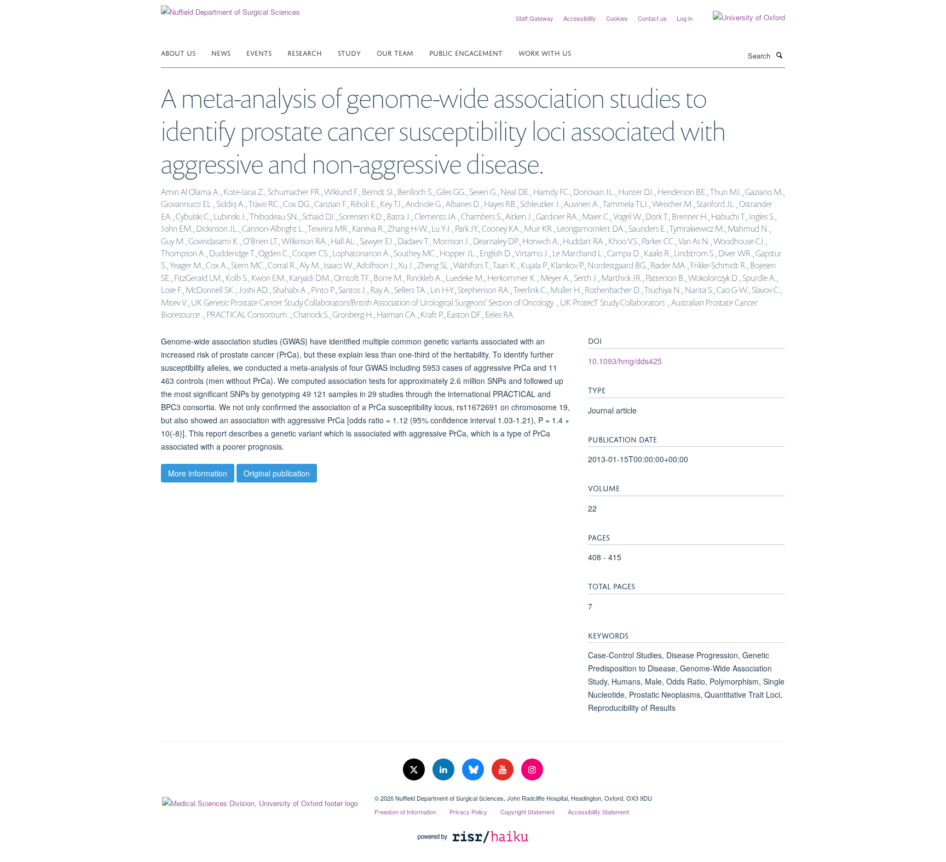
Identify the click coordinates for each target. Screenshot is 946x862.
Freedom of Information (405, 811)
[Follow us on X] (415, 770)
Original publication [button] (277, 473)
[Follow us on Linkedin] (444, 770)
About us (178, 52)
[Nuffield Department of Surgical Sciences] (230, 8)
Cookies (617, 18)
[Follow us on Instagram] (532, 770)
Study (349, 52)
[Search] (779, 55)
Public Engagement (466, 52)
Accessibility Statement (598, 811)
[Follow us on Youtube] (504, 770)
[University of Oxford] (740, 17)
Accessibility (579, 18)
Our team (395, 52)
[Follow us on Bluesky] (474, 770)
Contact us (652, 18)
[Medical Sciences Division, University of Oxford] (259, 800)
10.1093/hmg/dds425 (625, 360)
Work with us (544, 52)
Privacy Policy (468, 811)
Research (304, 52)
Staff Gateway (534, 18)
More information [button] (197, 473)
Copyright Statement (527, 811)
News (220, 52)
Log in (685, 18)
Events (259, 52)
